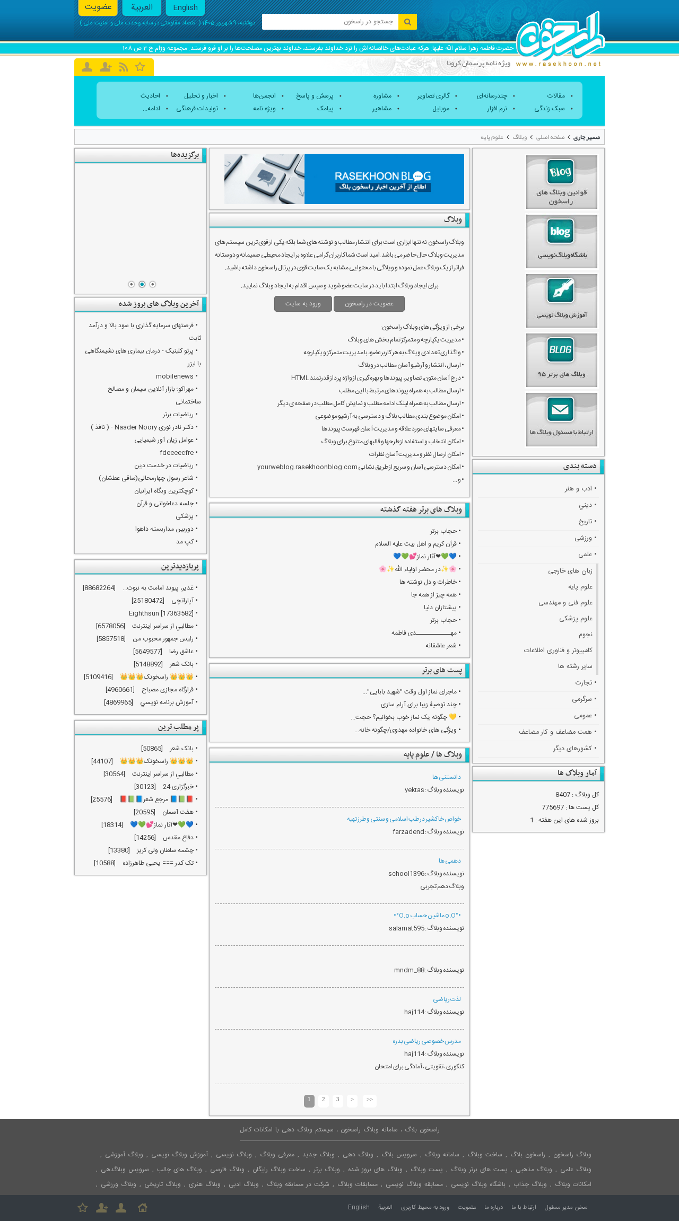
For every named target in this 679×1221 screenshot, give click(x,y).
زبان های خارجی (570, 571)
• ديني (588, 505)
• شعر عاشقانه (443, 645)
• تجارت (586, 683)
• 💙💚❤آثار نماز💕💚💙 (427, 556)
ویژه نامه (264, 108)
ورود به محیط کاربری (425, 1208)
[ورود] (87, 67)
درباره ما (493, 1208)
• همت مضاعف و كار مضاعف (558, 732)
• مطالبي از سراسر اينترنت (165, 626)
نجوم (586, 634)
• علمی (587, 554)
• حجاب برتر (445, 531)
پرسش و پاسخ (315, 96)
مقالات (556, 96)
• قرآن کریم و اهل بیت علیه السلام (418, 544)
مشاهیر (381, 108)
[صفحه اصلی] (142, 1208)
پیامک (325, 108)
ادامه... (151, 108)
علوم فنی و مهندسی (565, 603)
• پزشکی (187, 516)
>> (370, 1099)
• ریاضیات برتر (180, 414)
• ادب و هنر (581, 489)
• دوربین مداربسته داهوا (166, 529)
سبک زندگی (549, 108)
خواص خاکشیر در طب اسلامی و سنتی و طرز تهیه (404, 819)
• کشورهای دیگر (575, 748)
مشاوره (382, 96)
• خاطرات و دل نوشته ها (430, 582)
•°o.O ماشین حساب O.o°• (427, 915)
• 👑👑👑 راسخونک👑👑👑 (159, 677)
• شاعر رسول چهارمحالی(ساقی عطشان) (148, 478)
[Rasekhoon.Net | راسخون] (560, 34)
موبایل (440, 108)
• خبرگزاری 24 (180, 786)
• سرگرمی (584, 699)
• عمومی (585, 716)
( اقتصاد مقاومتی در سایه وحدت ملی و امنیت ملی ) (140, 23)
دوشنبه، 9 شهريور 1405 (228, 23)
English (185, 8)
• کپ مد (187, 542)
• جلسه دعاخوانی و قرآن (167, 503)
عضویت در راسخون (369, 303)
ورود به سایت (303, 303)
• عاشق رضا (183, 651)
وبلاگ (520, 136)
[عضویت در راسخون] (106, 67)
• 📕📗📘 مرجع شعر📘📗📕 (158, 799)
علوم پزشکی (576, 619)
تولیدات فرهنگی (197, 108)
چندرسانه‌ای (492, 96)
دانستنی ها (446, 777)
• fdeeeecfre (179, 452)
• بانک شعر (184, 664)
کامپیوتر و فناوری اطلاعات (558, 650)
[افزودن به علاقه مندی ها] (140, 66)
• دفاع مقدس (180, 837)
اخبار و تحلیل (201, 96)
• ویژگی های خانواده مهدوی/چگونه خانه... (407, 730)
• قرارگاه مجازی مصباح (170, 689)
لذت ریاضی (447, 999)
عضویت (98, 7)
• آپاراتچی (184, 600)
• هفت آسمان (180, 812)
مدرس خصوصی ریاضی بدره (427, 1041)
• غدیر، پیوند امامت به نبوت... (160, 588)
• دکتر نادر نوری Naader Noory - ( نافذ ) (144, 427)
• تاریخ (588, 522)
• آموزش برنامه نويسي (169, 702)
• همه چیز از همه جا (436, 595)
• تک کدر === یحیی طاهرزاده (160, 863)
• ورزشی (585, 538)
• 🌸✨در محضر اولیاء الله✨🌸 (420, 569)
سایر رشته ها (575, 666)
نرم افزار (497, 108)
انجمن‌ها (264, 96)
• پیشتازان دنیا (442, 607)
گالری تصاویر (433, 96)
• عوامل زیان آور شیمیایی (166, 440)
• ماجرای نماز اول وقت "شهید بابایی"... (411, 692)
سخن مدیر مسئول (566, 1208)
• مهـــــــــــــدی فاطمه (426, 633)
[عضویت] (102, 1208)
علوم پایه (492, 136)
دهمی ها (450, 861)
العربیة (142, 8)
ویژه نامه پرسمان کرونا (478, 62)
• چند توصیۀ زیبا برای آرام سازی (421, 704)
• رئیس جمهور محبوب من (165, 639)
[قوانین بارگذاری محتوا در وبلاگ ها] (140, 222)
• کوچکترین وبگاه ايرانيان (166, 491)
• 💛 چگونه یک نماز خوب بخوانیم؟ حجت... (406, 717)
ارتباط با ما (523, 1208)
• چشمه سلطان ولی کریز (167, 850)
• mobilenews (177, 376)
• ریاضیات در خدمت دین (166, 465)
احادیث (150, 96)
